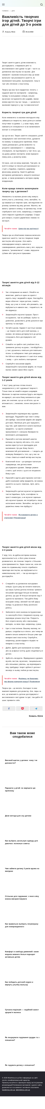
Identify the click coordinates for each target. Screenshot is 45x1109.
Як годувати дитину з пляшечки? (20, 1065)
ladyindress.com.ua (23, 1090)
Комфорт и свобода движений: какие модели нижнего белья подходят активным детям (22, 954)
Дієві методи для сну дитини (18, 816)
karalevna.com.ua (8, 1090)
